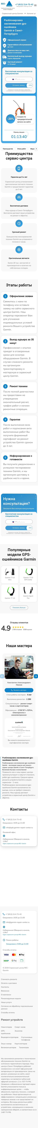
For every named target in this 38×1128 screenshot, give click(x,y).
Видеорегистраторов (9, 1037)
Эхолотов (18, 1031)
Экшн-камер (6, 1044)
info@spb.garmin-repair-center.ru (19, 827)
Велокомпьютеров (8, 1047)
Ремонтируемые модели (11, 998)
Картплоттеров (21, 1044)
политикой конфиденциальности (23, 91)
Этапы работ (21, 149)
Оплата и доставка (9, 983)
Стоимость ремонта (9, 979)
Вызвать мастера (20, 690)
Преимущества (8, 149)
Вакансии (5, 991)
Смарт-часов (20, 1027)
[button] (36, 676)
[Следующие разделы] (36, 148)
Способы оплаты (8, 1012)
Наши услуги (6, 1002)
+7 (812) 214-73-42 (24, 4)
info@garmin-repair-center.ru (17, 922)
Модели (33, 149)
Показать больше (19, 607)
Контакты (5, 987)
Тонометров (24, 1047)
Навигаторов (6, 1027)
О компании (6, 995)
